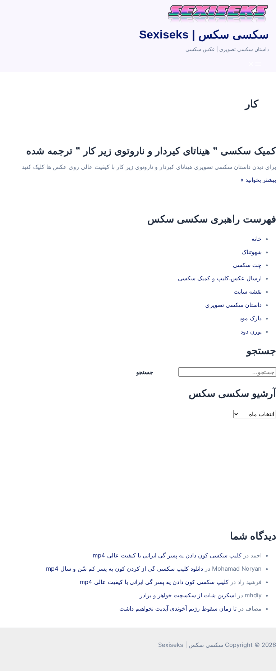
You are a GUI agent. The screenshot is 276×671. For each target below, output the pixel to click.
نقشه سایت (248, 291)
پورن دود (251, 331)
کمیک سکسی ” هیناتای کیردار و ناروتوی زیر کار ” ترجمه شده (151, 150)
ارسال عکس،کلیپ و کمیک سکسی (220, 278)
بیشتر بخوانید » (258, 179)
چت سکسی (247, 264)
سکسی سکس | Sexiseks (204, 34)
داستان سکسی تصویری (233, 304)
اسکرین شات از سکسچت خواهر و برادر (188, 595)
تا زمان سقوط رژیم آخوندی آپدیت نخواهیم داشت (177, 608)
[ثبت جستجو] (169, 372)
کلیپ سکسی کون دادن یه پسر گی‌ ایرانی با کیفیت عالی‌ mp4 (167, 555)
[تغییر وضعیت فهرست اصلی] (254, 64)
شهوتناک (252, 252)
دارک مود (250, 318)
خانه (257, 238)
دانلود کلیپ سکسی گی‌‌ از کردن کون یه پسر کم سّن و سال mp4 (124, 568)
